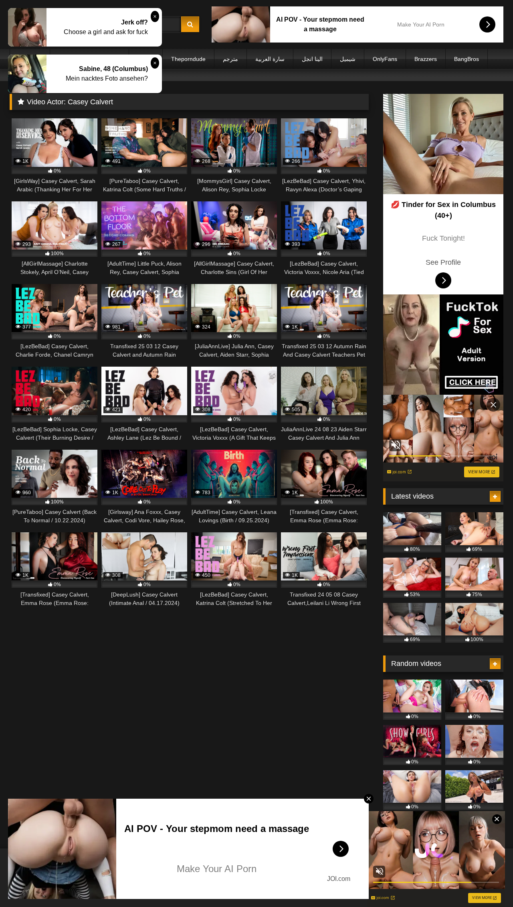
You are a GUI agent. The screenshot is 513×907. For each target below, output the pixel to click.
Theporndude (188, 59)
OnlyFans (385, 59)
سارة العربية (270, 59)
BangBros (466, 59)
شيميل (347, 59)
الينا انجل (312, 59)
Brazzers (425, 59)
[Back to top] (488, 883)
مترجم (230, 59)
